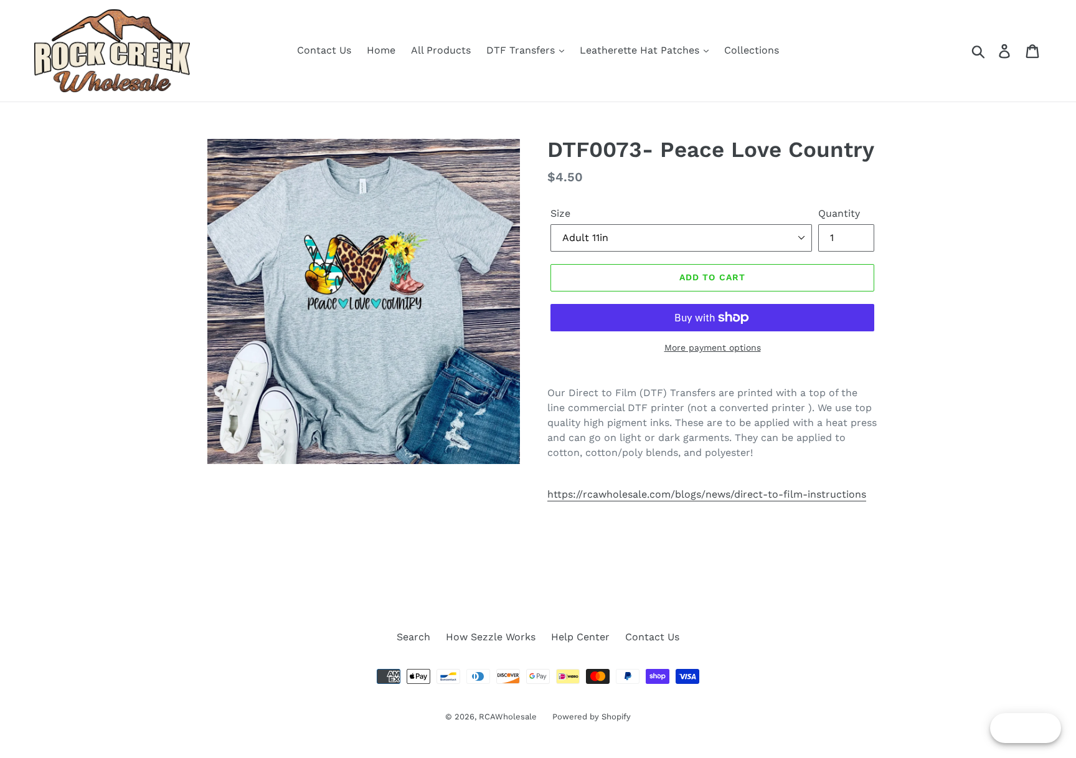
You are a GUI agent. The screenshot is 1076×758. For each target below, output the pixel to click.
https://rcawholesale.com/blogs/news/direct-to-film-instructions (706, 494)
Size (560, 213)
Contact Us (324, 50)
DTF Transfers (522, 50)
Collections (751, 50)
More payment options (712, 348)
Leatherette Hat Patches (641, 50)
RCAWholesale (508, 716)
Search (413, 637)
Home (381, 50)
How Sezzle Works (491, 637)
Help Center (580, 637)
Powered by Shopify (591, 716)
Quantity (839, 213)
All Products (441, 50)
